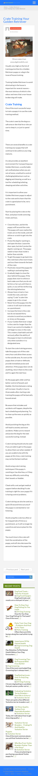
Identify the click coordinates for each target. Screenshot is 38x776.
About (12, 774)
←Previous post (11, 569)
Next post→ (26, 569)
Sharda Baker (15, 31)
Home (7, 774)
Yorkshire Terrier (23, 698)
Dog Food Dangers (24, 596)
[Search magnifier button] (30, 577)
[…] (30, 600)
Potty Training (22, 630)
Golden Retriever (16, 28)
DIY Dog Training (23, 612)
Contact (19, 774)
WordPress (25, 771)
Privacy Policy (27, 774)
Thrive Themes (9, 771)
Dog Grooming (22, 645)
